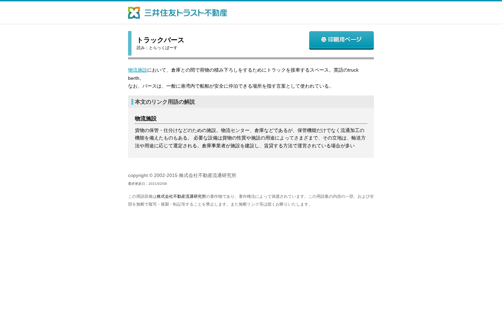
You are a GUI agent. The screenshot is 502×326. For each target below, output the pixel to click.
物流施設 (137, 70)
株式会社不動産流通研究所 (181, 196)
